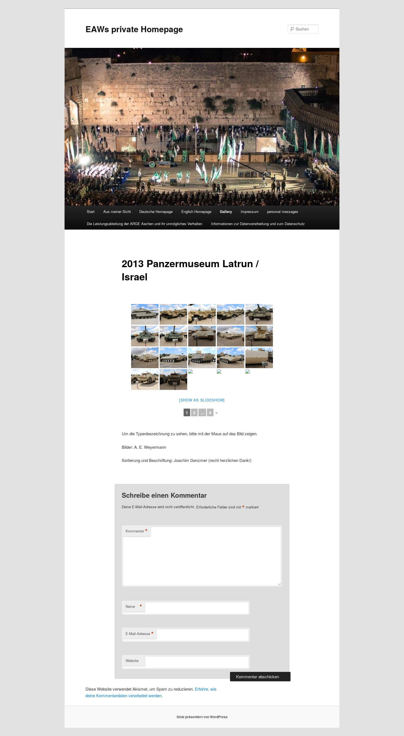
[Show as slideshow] (202, 400)
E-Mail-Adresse (140, 633)
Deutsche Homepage (156, 211)
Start (91, 211)
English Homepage (196, 211)
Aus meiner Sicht (117, 211)
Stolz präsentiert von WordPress (202, 716)
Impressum (250, 211)
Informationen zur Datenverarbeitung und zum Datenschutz (258, 223)
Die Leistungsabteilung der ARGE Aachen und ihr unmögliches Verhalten (144, 223)
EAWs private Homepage (134, 29)
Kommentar (137, 531)
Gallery (226, 211)
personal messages (282, 211)
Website (132, 660)
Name (134, 606)
